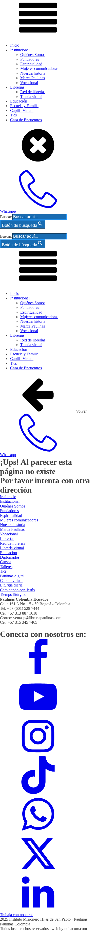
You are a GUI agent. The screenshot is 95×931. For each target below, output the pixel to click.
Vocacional (29, 82)
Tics (13, 115)
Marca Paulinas (32, 78)
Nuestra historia (32, 73)
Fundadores (29, 59)
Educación (18, 101)
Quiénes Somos (32, 54)
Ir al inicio (8, 497)
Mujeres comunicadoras (39, 68)
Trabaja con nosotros (16, 915)
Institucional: (10, 501)
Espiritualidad (31, 64)
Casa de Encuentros (26, 120)
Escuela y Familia (24, 106)
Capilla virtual (11, 580)
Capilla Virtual (21, 110)
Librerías (17, 87)
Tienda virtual (31, 96)
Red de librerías (32, 92)
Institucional (20, 50)
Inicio (14, 45)
